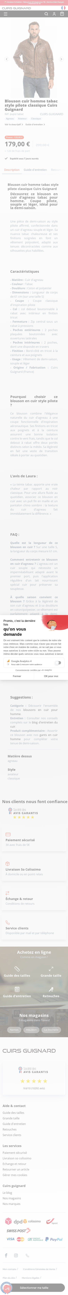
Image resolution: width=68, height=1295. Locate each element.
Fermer (17, 676)
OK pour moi (51, 676)
